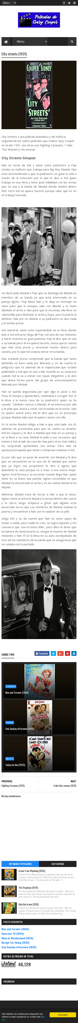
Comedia (10, 686)
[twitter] (69, 3)
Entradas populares (20, 863)
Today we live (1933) (15, 765)
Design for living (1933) (15, 942)
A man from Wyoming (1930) (32, 871)
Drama (9, 722)
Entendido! (63, 1014)
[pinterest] (74, 3)
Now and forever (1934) (16, 692)
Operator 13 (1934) (13, 933)
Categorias (57, 863)
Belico (9, 758)
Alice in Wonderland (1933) (17, 938)
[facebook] (64, 3)
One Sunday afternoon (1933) (19, 729)
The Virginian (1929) (28, 887)
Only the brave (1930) (29, 904)
